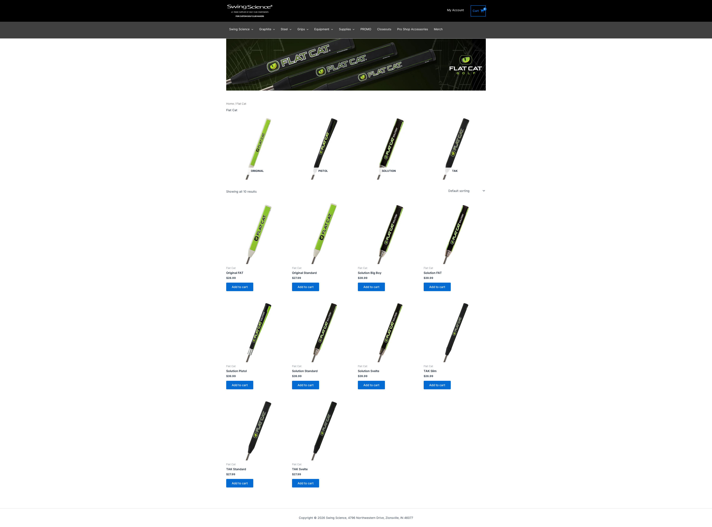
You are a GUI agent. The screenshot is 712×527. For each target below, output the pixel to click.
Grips (301, 29)
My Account (455, 10)
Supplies (345, 29)
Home (230, 103)
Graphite (265, 29)
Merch (438, 29)
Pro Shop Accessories (412, 29)
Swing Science (239, 29)
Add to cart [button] (240, 287)
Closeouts (384, 29)
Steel (284, 29)
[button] (251, 29)
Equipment (321, 29)
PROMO (365, 29)
